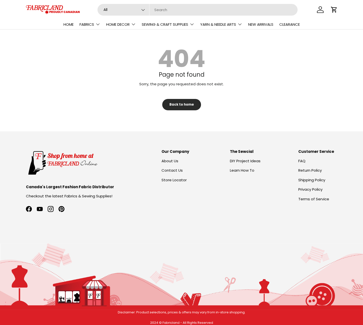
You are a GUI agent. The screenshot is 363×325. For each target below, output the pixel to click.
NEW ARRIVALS (260, 24)
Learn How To (242, 170)
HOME (68, 24)
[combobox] (198, 10)
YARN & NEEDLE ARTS (218, 24)
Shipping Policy (311, 180)
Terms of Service (313, 199)
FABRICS (87, 24)
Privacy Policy (310, 189)
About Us (169, 160)
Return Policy (310, 170)
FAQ (301, 160)
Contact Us (172, 170)
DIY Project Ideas (245, 160)
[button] (334, 9)
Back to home (181, 104)
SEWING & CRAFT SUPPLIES (165, 24)
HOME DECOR (118, 24)
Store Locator (174, 180)
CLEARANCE (289, 24)
